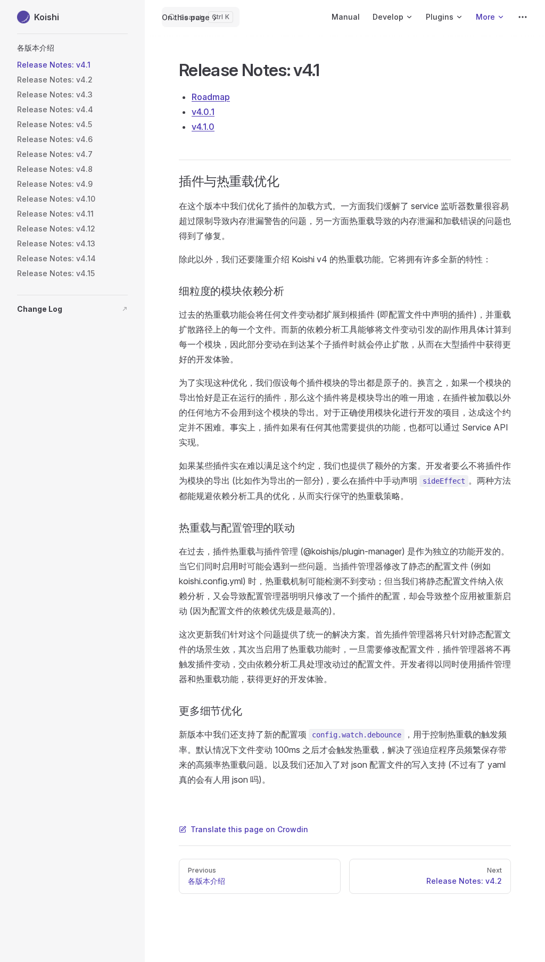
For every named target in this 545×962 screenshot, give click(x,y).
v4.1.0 (203, 126)
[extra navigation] (522, 17)
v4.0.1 (203, 111)
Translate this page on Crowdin (249, 829)
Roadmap (211, 97)
